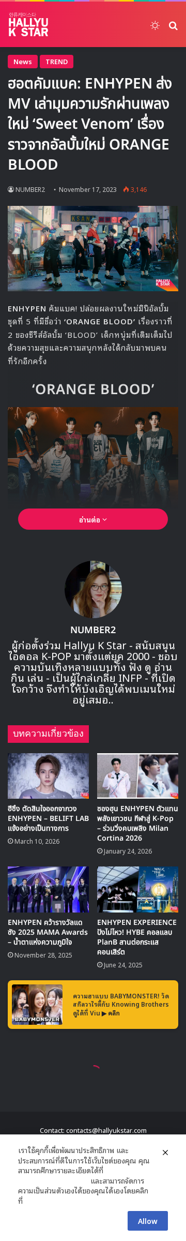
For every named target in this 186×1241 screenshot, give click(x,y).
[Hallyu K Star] (28, 24)
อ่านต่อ (90, 519)
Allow (148, 1221)
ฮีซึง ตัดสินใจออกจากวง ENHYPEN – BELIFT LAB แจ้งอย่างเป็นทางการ (48, 818)
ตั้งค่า (33, 1200)
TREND (56, 61)
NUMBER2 (93, 630)
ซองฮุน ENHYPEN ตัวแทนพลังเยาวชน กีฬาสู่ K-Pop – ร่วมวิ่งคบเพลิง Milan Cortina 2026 (137, 823)
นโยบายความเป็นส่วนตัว (53, 1180)
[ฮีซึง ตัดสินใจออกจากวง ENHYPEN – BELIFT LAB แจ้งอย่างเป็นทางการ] (48, 776)
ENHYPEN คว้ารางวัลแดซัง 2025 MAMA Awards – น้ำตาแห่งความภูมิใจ (48, 932)
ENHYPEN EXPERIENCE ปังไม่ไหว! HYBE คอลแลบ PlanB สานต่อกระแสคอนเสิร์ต (137, 937)
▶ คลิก (111, 1013)
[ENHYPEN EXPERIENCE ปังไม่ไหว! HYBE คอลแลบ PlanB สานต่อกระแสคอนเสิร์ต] (137, 889)
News (22, 61)
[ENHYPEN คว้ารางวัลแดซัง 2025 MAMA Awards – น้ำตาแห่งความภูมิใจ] (48, 889)
